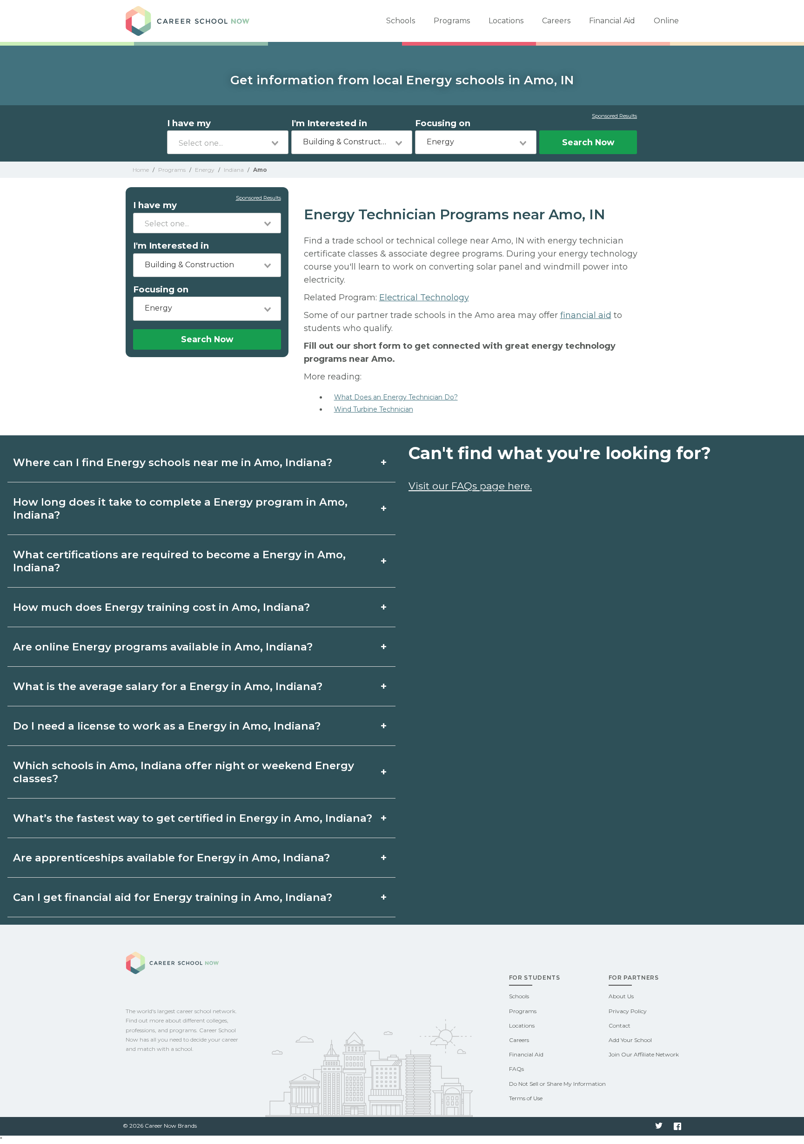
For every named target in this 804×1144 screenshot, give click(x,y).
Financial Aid (612, 20)
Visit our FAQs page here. (470, 486)
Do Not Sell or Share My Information (557, 1083)
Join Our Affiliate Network (644, 1054)
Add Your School (630, 1039)
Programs (452, 20)
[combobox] (228, 142)
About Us (621, 996)
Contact (619, 1025)
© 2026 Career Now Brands (160, 1125)
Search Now (588, 142)
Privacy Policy (628, 1011)
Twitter (659, 1126)
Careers (556, 20)
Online (666, 20)
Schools (400, 20)
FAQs (516, 1068)
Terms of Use (526, 1098)
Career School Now (191, 21)
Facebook (677, 1126)
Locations (506, 20)
